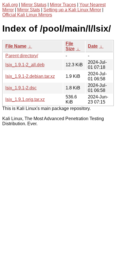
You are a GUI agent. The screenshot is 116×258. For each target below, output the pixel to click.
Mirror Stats (28, 9)
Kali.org (10, 4)
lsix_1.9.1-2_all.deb (24, 64)
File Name (15, 46)
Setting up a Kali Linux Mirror (72, 9)
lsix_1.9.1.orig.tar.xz (25, 99)
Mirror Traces (63, 4)
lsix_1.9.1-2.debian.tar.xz (30, 76)
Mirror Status (33, 4)
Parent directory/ (21, 55)
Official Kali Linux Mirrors (27, 14)
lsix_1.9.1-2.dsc (21, 87)
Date (93, 46)
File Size (70, 46)
